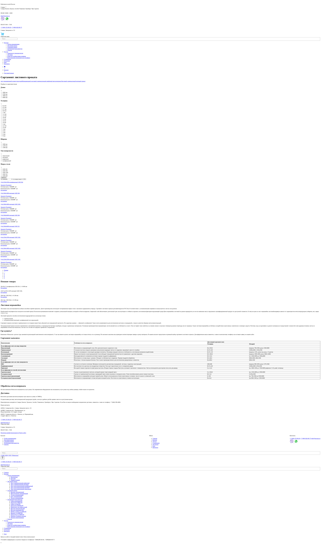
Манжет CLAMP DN (17, 513)
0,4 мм (4, 105)
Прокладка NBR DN (16, 502)
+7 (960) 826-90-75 (16, 27)
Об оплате (7, 61)
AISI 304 (5, 171)
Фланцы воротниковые (17, 517)
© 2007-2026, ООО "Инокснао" (10, 455)
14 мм (4, 121)
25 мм (4, 127)
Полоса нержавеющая (17, 498)
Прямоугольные (15, 480)
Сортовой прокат (12, 47)
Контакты (7, 64)
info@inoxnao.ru (5, 16)
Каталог (6, 42)
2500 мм (5, 94)
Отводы (9, 50)
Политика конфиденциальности (10, 433)
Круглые (13, 478)
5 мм (4, 132)
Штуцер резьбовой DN (17, 510)
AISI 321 (5, 174)
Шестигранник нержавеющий (19, 493)
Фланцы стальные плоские (18, 516)
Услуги (6, 51)
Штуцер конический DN (18, 508)
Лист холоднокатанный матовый (20, 487)
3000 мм (5, 96)
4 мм (4, 131)
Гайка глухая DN (15, 504)
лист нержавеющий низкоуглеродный (11, 81)
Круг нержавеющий (16, 496)
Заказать (3, 185)
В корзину (9, 185)
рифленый (6, 159)
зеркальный (6, 156)
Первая (6, 270)
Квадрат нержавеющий (17, 492)
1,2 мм (4, 114)
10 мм (4, 117)
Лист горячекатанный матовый (20, 484)
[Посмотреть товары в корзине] (2, 35)
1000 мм (5, 144)
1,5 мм (4, 115)
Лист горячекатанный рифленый (20, 483)
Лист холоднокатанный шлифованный (22, 486)
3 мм (4, 129)
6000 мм (5, 97)
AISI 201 (5, 169)
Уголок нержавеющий (17, 495)
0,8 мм (4, 110)
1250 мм (5, 146)
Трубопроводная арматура (14, 48)
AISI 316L (5, 172)
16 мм (4, 122)
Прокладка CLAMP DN (17, 514)
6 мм (4, 134)
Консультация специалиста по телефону (18, 57)
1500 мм (5, 147)
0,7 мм (4, 109)
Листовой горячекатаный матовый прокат (73, 81)
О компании (7, 59)
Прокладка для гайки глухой (19, 507)
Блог (5, 62)
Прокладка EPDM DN (17, 505)
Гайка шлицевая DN (16, 501)
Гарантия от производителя (15, 53)
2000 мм (5, 92)
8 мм (4, 136)
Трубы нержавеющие (13, 44)
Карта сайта (22, 433)
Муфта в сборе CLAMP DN (18, 511)
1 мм (4, 112)
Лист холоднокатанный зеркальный (21, 489)
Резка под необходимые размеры (16, 56)
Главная (155, 438)
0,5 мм (4, 107)
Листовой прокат (12, 45)
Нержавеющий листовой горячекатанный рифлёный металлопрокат (41, 81)
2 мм (4, 124)
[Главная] (4, 67)
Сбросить (3, 177)
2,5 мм (4, 126)
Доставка (10, 54)
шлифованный (7, 161)
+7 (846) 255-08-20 (6, 27)
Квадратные (14, 477)
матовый (5, 157)
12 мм (4, 119)
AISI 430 (5, 176)
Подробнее (4, 190)
